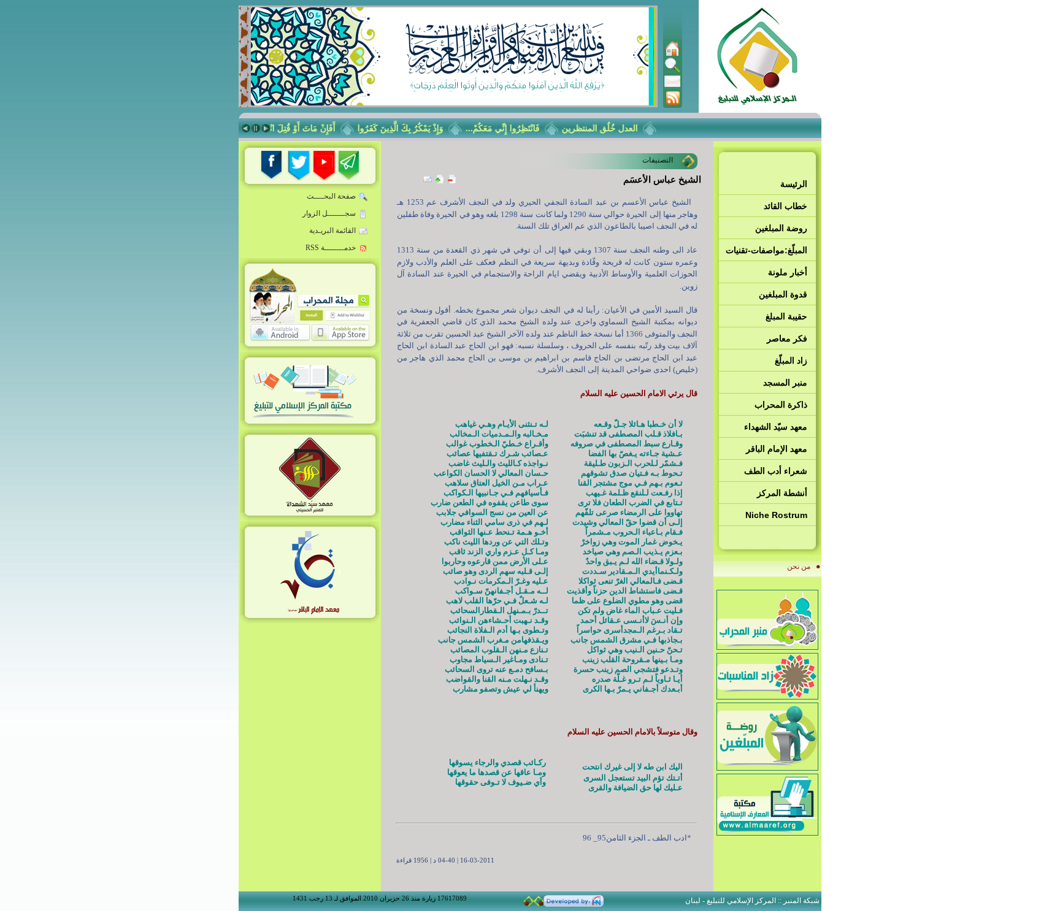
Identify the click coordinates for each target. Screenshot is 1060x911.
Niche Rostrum (776, 515)
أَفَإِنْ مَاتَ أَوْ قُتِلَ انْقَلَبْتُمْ (304, 128)
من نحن (798, 566)
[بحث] (672, 70)
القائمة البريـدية (332, 230)
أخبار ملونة (787, 272)
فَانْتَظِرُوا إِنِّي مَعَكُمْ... (513, 128)
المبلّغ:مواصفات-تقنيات (766, 250)
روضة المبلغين (781, 228)
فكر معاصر (787, 338)
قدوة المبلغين (783, 294)
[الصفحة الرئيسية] (672, 54)
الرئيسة (793, 184)
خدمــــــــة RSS (330, 247)
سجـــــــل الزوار (329, 213)
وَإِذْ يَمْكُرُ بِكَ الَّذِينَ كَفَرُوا (411, 128)
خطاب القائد (785, 206)
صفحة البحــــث (331, 196)
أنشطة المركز (782, 493)
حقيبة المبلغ (786, 316)
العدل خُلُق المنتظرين (610, 128)
